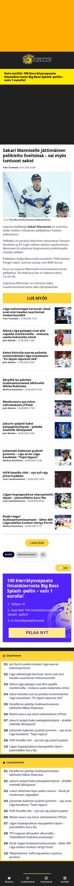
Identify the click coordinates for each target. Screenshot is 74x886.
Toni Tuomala (10, 167)
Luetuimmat (15, 762)
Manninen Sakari (27, 554)
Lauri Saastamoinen (14, 479)
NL (43, 554)
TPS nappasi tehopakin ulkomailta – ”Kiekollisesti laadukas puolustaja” (32, 835)
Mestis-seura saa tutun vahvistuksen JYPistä (19, 403)
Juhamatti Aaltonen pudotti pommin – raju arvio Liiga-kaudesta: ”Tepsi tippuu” (23, 454)
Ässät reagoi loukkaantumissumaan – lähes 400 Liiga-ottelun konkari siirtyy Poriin (28, 519)
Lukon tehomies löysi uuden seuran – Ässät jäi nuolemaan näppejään (39, 793)
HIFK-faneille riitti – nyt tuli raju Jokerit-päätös (25, 474)
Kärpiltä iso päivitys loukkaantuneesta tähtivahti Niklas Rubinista (23, 383)
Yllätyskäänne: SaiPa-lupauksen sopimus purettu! (35, 855)
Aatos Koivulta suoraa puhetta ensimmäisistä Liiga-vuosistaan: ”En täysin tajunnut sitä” (26, 356)
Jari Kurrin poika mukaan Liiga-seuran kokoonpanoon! (34, 666)
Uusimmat (13, 655)
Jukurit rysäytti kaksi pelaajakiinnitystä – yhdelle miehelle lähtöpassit (22, 426)
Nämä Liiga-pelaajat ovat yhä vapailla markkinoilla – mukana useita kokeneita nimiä (26, 334)
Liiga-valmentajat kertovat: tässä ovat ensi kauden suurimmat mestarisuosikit (26, 312)
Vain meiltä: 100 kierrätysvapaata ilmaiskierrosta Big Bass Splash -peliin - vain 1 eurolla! (33, 76)
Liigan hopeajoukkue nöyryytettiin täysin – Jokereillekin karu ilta (28, 496)
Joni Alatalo (9, 340)
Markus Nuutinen (13, 389)
